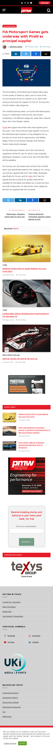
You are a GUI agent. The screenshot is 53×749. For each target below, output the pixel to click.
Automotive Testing (10, 698)
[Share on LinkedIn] (16, 53)
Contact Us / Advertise (11, 602)
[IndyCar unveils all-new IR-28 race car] (26, 338)
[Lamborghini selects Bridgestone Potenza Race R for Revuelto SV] (26, 293)
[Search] (49, 10)
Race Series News (9, 26)
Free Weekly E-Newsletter (12, 616)
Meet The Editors (9, 607)
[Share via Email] (46, 53)
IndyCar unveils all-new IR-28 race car (20, 358)
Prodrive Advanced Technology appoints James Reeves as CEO (39, 216)
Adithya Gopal (16, 47)
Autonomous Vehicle (10, 702)
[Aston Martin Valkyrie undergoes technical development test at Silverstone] (9, 445)
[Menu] (4, 10)
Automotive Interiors (10, 693)
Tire (3, 712)
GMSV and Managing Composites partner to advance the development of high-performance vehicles (34, 430)
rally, (30, 176)
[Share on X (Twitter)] (26, 53)
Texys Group (26, 576)
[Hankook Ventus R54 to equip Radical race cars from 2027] (26, 248)
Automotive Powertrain (11, 707)
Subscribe (44, 3)
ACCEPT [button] (22, 743)
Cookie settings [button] (10, 743)
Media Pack (6, 611)
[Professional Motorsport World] (26, 10)
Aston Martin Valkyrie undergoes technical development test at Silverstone (31, 445)
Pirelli (4, 127)
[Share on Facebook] (36, 53)
